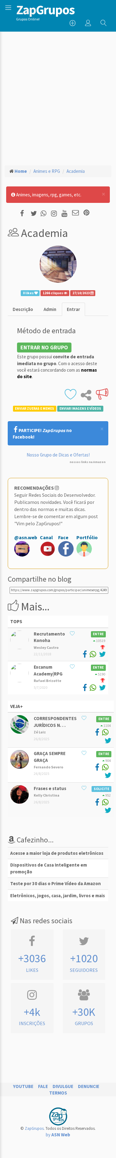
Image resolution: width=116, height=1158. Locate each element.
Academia (76, 171)
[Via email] (75, 213)
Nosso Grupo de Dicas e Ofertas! (58, 455)
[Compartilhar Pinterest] (86, 213)
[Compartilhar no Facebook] (24, 213)
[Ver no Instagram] (55, 213)
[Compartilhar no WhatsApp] (45, 213)
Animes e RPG (46, 171)
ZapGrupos (34, 1128)
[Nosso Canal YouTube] (65, 213)
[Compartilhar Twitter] (35, 213)
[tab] (23, 309)
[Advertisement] (58, 92)
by (58, 1135)
